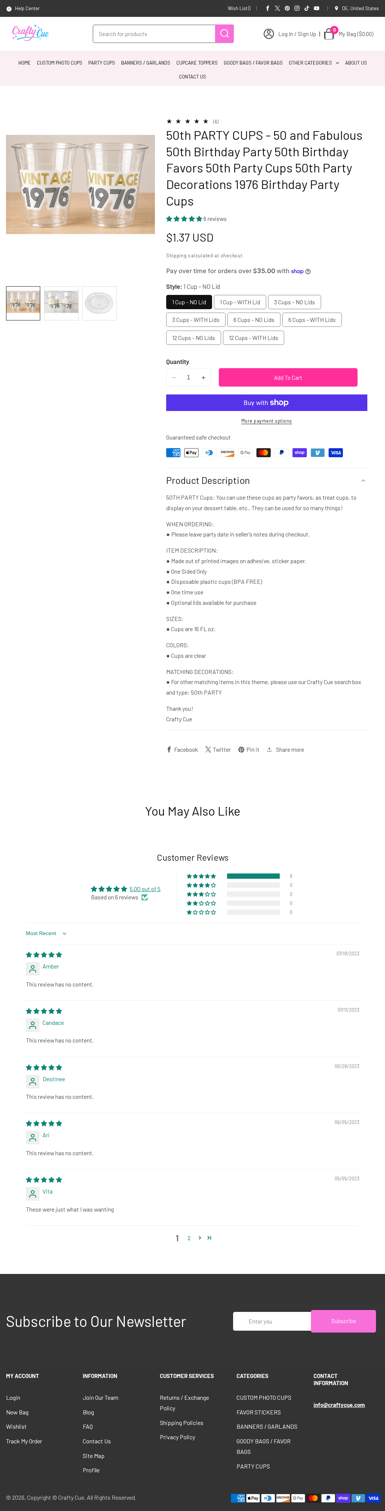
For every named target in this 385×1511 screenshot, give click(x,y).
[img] (44, 954)
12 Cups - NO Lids (193, 337)
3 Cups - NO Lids (294, 301)
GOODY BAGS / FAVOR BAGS (263, 1446)
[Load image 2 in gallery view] (61, 303)
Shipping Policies (181, 1422)
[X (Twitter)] (277, 8)
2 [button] (189, 1237)
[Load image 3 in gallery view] (99, 303)
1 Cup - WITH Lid (240, 301)
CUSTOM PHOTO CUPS (263, 1397)
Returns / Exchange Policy (184, 1402)
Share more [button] (290, 749)
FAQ (88, 1426)
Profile (91, 1469)
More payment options (267, 421)
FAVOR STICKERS (258, 1412)
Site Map (94, 1455)
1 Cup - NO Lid (189, 301)
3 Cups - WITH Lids (196, 319)
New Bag (17, 1412)
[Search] (224, 33)
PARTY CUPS (253, 1466)
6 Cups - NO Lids (253, 319)
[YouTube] (316, 8)
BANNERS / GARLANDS (266, 1426)
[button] (184, 218)
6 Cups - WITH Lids (312, 319)
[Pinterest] (287, 8)
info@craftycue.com (339, 1404)
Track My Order (24, 1441)
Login (13, 1397)
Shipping (176, 255)
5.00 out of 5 (145, 888)
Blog (88, 1412)
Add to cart (288, 377)
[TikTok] (307, 8)
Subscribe (343, 1321)
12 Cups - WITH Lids (253, 337)
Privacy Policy (177, 1436)
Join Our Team (100, 1397)
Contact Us (97, 1441)
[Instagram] (297, 8)
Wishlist (16, 1426)
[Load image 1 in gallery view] (23, 303)
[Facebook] (268, 8)
